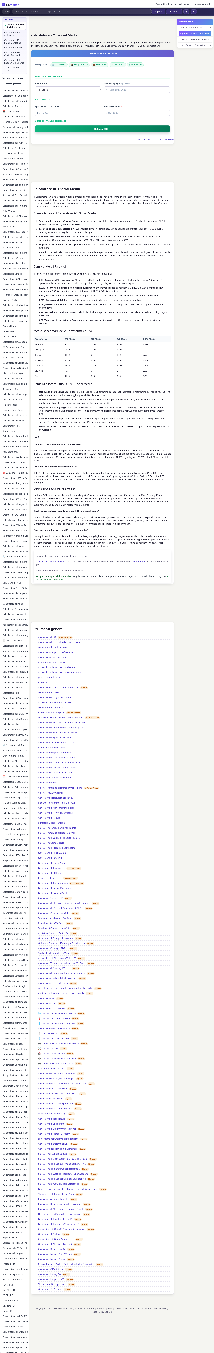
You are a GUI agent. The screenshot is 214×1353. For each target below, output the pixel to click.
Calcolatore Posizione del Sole (15, 441)
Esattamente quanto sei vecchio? (55, 662)
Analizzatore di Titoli (11, 69)
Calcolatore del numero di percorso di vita (15, 142)
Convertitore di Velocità (15, 1049)
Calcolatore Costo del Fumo (52, 657)
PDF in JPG (8, 1295)
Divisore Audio (10, 299)
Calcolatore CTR (46, 998)
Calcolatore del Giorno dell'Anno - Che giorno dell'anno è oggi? (15, 216)
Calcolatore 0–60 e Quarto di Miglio (56, 1078)
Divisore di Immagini (13, 373)
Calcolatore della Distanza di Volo (55, 1108)
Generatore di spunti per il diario (15, 1132)
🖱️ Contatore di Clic (48, 1033)
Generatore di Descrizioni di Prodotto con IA (15, 1195)
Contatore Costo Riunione (51, 822)
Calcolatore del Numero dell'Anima (15, 205)
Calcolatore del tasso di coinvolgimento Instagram (64, 903)
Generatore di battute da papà (15, 1153)
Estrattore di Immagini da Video (15, 127)
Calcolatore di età (47, 637)
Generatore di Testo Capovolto (15, 499)
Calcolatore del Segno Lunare (15, 420)
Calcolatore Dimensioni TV (51, 1249)
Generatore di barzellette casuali (15, 1159)
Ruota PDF (8, 1284)
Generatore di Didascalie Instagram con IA (15, 1211)
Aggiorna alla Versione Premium (195, 33)
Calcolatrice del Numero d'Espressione (15, 656)
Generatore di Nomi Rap (15, 1106)
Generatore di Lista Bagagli (52, 1113)
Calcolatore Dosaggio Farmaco (15, 781)
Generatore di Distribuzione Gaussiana (15, 698)
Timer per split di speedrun (52, 1284)
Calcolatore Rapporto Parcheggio (55, 752)
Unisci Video (9, 331)
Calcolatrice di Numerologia (15, 577)
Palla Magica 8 (10, 210)
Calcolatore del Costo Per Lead (12, 54)
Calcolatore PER (11, 692)
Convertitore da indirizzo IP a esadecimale (59, 672)
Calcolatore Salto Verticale (15, 787)
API (125, 1308)
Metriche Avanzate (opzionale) (50, 121)
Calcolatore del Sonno (14, 488)
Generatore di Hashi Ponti (51, 862)
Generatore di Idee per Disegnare (15, 1127)
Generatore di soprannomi (15, 1101)
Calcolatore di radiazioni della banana (57, 757)
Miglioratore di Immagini (15, 650)
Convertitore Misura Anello (15, 525)
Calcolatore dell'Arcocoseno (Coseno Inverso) (15, 677)
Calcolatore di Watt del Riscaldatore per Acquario (63, 1173)
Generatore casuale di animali (15, 184)
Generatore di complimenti (15, 1143)
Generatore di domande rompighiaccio (15, 1179)
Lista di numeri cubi (13, 918)
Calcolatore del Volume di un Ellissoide (15, 1017)
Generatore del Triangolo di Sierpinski (57, 1148)
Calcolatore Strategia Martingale (15, 975)
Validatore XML (10, 451)
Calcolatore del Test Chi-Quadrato (15, 551)
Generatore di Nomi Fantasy (15, 1117)
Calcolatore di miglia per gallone (54, 697)
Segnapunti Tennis (12, 389)
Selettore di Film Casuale (15, 195)
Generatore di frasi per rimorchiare (15, 1148)
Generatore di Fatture (49, 1234)
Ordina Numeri (10, 326)
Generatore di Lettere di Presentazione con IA (15, 1227)
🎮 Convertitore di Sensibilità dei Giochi (58, 1043)
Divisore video (10, 336)
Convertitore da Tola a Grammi (15, 1326)
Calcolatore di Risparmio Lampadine (56, 847)
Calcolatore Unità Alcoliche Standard (15, 891)
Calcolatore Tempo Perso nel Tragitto (57, 827)
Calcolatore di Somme (14, 116)
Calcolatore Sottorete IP (50, 898)
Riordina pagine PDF (13, 1274)
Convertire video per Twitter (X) (15, 1085)
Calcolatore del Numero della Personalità (15, 546)
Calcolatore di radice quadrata (15, 457)
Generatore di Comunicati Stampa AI (15, 1190)
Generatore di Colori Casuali (15, 352)
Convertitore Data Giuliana (15, 588)
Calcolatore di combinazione (15, 436)
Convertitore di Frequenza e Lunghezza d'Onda (15, 619)
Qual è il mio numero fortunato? (15, 158)
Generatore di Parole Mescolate (54, 887)
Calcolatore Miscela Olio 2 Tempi (55, 1254)
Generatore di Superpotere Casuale (15, 179)
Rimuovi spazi (10, 404)
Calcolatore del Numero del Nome (15, 252)
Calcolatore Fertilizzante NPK (53, 1088)
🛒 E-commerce (59, 65)
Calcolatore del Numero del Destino (15, 561)
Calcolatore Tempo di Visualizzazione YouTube (61, 963)
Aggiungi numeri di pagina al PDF (15, 1269)
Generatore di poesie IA (15, 1347)
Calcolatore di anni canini (15, 766)
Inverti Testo (9, 226)
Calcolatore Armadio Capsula (53, 1198)
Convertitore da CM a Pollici (15, 1033)
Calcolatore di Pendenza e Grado (15, 1022)
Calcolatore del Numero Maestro (15, 939)
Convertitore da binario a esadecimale (15, 829)
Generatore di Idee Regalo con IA (55, 1218)
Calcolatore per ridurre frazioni (15, 237)
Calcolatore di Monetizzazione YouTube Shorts (61, 973)
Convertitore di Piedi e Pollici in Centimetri (15, 163)
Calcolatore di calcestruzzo (15, 865)
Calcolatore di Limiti (13, 687)
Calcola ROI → (102, 129)
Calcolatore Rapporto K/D (51, 1279)
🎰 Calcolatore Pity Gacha (51, 1053)
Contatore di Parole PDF (15, 1258)
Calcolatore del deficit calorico (15, 493)
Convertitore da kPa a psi (15, 792)
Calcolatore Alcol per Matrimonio (55, 777)
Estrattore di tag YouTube (51, 923)
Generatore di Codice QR (51, 707)
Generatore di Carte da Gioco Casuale (15, 189)
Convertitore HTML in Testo (15, 478)
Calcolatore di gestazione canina (15, 870)
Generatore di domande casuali (15, 1001)
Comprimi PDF (10, 1300)
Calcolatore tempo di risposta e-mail (56, 832)
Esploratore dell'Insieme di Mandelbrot (58, 1138)
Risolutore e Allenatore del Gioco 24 (56, 802)
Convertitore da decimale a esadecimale (15, 383)
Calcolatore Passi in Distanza (15, 959)
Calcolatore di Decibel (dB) (15, 467)
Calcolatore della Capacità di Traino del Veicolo (62, 1083)
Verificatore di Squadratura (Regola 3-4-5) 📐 (15, 624)
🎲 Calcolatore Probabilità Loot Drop (57, 1058)
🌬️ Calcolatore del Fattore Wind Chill (57, 1013)
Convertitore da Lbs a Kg (15, 572)
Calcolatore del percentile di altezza (15, 200)
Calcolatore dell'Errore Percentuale (15, 645)
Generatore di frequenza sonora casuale (15, 849)
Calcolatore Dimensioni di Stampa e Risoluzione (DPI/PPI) (15, 609)
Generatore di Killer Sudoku (52, 852)
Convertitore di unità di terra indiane (15, 1331)
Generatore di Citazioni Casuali (15, 169)
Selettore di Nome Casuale (15, 923)
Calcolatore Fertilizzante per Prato (55, 1103)
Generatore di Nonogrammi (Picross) (57, 807)
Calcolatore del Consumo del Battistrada (59, 1168)
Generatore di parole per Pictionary (15, 907)
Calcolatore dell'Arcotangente (15, 635)
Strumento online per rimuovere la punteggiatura (15, 933)
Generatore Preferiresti (50, 1289)
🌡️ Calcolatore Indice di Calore (54, 1018)
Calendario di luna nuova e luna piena (15, 980)
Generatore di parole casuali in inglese (15, 132)
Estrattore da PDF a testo (15, 1248)
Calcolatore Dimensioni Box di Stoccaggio (59, 1203)
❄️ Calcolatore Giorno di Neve (53, 1038)
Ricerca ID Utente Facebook (15, 294)
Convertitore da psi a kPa (15, 797)
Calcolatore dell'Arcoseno (15, 567)
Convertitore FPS (11, 425)
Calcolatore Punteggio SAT (15, 886)
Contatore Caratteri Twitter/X (53, 933)
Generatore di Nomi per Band (15, 1111)
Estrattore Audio (11, 247)
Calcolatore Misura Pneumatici (54, 1028)
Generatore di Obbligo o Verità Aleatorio (15, 279)
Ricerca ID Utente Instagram (15, 174)
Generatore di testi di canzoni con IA (15, 1342)
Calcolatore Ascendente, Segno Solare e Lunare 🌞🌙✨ (15, 106)
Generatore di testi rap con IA (15, 1232)
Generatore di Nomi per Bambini (55, 1244)
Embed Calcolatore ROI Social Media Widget (155, 140)
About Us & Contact (102, 1311)
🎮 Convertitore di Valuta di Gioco (55, 1063)
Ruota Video (9, 430)
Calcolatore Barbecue (49, 782)
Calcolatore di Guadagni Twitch (54, 968)
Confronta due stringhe (15, 986)
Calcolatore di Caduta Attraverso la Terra (59, 762)
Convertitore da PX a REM (15, 1321)
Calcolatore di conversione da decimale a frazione (15, 954)
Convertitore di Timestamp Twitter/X (57, 958)
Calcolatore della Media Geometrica (15, 305)
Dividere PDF (9, 1305)
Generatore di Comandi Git (15, 844)
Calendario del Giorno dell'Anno (15, 519)
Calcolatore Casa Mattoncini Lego (55, 772)
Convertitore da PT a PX (15, 1316)
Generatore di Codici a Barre (52, 647)
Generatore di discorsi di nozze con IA (15, 1185)
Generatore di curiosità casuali (15, 1164)
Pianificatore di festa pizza (51, 747)
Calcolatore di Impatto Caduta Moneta (58, 767)
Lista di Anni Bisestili (13, 399)
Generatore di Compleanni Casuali (15, 593)
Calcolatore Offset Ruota (50, 1269)
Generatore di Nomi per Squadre (15, 1096)
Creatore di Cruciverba (49, 877)
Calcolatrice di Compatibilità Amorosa (15, 95)
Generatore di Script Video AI (15, 1200)
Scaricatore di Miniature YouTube (55, 918)
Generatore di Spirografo (51, 1123)
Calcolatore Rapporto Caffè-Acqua (55, 652)
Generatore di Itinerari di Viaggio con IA (58, 1224)
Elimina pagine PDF (12, 1279)
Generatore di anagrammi (15, 221)
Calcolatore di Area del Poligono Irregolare (15, 666)
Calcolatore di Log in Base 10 (15, 771)
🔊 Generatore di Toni (14, 745)
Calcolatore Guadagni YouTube (54, 913)
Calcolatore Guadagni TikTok (53, 948)
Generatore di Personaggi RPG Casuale (15, 446)
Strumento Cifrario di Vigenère (15, 535)
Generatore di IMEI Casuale (15, 902)
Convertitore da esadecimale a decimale (15, 231)
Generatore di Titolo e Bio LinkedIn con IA (15, 1216)
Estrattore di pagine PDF (15, 1253)
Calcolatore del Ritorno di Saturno (15, 661)
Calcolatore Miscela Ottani (51, 1259)
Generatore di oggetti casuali (15, 289)
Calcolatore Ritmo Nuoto (15, 818)
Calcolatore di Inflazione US (15, 682)
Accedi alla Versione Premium (194, 39)
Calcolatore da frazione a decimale (15, 708)
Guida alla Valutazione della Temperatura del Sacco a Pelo (67, 1188)
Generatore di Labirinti (49, 692)
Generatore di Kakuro (49, 817)
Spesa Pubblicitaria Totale (48, 106)
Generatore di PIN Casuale (15, 703)
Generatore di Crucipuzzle (51, 867)
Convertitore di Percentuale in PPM (15, 671)
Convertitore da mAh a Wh (15, 1038)
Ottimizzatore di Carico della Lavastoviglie (59, 1213)
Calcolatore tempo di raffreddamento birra (60, 787)
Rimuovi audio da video (15, 802)
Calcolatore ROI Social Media (53, 983)
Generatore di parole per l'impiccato (15, 1059)
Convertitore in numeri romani (15, 462)
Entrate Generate (113, 106)
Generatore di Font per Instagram (55, 938)
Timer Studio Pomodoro (15, 1080)
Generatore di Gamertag (15, 1090)
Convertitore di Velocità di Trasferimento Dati (15, 996)
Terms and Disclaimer (140, 1308)
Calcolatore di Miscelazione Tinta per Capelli (60, 1208)
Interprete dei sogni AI (14, 912)
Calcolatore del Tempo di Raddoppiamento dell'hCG (15, 1012)
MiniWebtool (138, 561)
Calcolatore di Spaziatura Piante (54, 737)
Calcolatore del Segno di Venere (15, 504)
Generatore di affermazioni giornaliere (15, 1138)
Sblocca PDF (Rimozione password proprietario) (15, 1242)
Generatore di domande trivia (15, 1169)
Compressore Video (13, 409)
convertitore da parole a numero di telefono (60, 717)
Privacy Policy (161, 1308)
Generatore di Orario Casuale (15, 362)
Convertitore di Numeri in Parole (54, 702)
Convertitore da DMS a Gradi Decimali (15, 734)
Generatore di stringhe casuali (15, 315)
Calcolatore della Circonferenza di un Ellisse (15, 713)
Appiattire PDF (10, 1237)
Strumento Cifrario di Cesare (15, 928)
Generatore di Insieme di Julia (53, 1143)
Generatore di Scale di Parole (53, 892)
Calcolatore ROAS (47, 1003)
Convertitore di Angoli (14, 839)
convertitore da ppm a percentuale (15, 834)
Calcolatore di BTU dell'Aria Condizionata (59, 642)
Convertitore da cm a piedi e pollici (15, 284)
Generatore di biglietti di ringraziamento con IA (15, 1054)
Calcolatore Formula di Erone (15, 614)
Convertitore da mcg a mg (15, 1337)
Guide (118, 1308)
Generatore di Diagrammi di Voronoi (57, 1128)
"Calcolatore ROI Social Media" (51, 561)
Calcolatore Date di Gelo (50, 1098)
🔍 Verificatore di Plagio (15, 556)
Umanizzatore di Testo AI (15, 808)
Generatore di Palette (14, 603)
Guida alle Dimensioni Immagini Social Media (61, 943)
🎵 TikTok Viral (118, 65)
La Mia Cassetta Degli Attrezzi (193, 45)
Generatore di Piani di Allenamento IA (15, 530)
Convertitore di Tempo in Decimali (15, 540)
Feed (110, 1308)
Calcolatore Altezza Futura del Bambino (15, 760)
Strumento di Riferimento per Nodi (56, 1193)
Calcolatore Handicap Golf (15, 729)
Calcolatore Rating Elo (49, 1274)
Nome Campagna (117, 83)
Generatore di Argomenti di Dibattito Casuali (15, 483)
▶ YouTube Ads (135, 65)
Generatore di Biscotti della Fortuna (15, 1122)
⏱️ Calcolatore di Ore (14, 347)
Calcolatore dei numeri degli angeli (15, 90)
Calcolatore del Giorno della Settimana (15, 629)
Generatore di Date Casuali (15, 242)
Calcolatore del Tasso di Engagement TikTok (60, 908)
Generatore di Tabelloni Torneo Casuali (15, 855)
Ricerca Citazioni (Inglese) (51, 712)
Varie (6, 11)
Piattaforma (41, 83)
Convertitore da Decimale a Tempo (15, 368)
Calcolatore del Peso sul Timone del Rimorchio (62, 1163)
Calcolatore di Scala (13, 258)
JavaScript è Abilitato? (49, 677)
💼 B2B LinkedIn (99, 65)
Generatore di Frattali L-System (54, 1133)
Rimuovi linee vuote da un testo (15, 268)
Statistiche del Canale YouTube (53, 953)
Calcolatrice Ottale (12, 881)
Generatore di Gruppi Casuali (15, 310)
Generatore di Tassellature (51, 1118)
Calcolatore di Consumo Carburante (56, 1073)
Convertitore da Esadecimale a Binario (15, 897)
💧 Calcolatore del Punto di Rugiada (56, 1023)
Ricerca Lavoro (45, 682)
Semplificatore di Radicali (15, 1075)
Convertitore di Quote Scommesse (56, 1239)
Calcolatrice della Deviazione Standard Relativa (15, 823)
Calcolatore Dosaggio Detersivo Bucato (58, 687)
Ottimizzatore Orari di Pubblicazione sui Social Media (65, 988)
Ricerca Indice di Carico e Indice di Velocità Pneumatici (66, 1264)
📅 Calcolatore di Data (14, 111)
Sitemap (101, 1308)
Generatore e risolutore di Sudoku (55, 797)
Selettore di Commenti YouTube (54, 928)
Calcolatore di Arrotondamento (15, 813)
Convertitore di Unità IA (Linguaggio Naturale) (61, 1229)
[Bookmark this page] (194, 11)
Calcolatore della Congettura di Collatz (15, 394)
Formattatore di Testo (14, 153)
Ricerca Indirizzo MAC (14, 357)
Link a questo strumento (190, 27)
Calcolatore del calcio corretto (15, 415)
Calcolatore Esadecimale (15, 148)
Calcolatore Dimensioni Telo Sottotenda (58, 1183)
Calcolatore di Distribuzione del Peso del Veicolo (62, 1158)
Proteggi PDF (9, 1263)
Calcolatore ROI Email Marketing (12, 41)
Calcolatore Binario (12, 273)
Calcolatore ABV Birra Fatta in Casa (56, 742)
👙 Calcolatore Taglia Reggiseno (15, 472)
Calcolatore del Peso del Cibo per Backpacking (62, 1178)
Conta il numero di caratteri (15, 1028)
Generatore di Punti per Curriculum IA (15, 1221)
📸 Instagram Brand (79, 65)
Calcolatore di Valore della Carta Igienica (59, 837)
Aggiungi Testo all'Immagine (15, 860)
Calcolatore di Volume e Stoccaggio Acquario (61, 727)
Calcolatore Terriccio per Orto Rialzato (57, 1093)
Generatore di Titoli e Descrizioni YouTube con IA (15, 1206)
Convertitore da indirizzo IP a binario (57, 667)
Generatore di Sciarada (14, 1174)
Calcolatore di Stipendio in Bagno (15, 876)
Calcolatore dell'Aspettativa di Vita (15, 509)
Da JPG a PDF (9, 1289)
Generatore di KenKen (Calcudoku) (56, 812)
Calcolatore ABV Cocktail (50, 792)
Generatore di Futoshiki (50, 857)
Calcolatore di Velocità (14, 378)
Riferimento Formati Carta (51, 1068)
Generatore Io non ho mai (15, 1064)
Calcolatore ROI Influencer (51, 1008)
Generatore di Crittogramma (53, 882)
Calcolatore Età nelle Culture (52, 1153)
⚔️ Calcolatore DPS (48, 1048)
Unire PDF (8, 1310)
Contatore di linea (12, 582)
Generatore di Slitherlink (50, 872)
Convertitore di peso (13, 1043)
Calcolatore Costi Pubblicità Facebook (57, 978)
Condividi (172, 11)
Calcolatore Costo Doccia (51, 842)
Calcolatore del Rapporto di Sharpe (14, 61)
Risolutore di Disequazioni (15, 750)
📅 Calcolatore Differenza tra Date (15, 776)
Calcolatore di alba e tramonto (15, 949)
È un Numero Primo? (13, 755)
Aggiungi (158, 11)
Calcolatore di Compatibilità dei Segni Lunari (15, 100)
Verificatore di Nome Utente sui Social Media (61, 993)
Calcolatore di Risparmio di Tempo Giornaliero (62, 722)
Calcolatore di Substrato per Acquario (57, 732)
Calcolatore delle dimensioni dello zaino (15, 944)
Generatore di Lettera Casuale (15, 739)
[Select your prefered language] (186, 11)
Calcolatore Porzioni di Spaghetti (15, 965)
